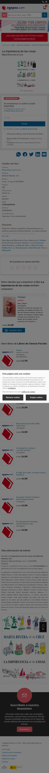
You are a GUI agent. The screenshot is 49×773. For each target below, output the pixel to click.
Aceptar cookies (36, 397)
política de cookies (28, 392)
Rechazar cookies (13, 397)
